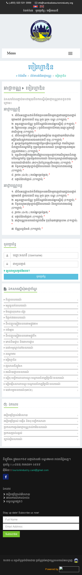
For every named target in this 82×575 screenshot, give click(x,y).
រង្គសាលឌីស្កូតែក (13, 366)
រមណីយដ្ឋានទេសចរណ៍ (17, 372)
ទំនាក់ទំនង (28, 11)
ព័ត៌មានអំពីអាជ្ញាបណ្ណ (40, 76)
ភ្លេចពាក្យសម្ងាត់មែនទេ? (17, 271)
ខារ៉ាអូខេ (9, 330)
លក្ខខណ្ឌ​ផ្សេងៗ (13, 501)
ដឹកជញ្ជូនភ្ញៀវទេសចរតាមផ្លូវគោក (21, 324)
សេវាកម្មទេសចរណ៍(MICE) (19, 390)
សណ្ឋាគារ (10, 354)
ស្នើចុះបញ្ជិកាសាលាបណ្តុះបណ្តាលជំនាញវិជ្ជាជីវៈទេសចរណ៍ (34, 378)
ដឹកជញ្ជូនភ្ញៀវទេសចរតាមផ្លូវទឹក (20, 336)
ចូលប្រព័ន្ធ (40, 11)
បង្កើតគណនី (52, 11)
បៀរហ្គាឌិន (10, 360)
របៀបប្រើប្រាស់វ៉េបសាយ (16, 415)
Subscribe (11, 534)
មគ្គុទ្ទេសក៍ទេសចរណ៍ (16, 305)
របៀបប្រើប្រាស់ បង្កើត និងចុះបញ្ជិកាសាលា (25, 421)
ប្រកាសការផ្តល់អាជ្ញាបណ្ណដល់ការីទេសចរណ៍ (25, 427)
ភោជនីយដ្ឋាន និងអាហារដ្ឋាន (19, 342)
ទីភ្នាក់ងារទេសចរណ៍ (15, 317)
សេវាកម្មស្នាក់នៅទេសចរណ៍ (19, 348)
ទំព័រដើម (22, 76)
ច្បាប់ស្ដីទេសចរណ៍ (13, 439)
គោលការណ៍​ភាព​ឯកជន (17, 498)
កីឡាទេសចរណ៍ (13, 300)
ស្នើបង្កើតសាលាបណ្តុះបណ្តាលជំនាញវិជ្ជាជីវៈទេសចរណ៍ (32, 384)
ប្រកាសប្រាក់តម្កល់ (13, 433)
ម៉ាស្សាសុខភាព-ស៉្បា (15, 312)
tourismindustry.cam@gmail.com (30, 470)
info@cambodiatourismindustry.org (55, 3)
